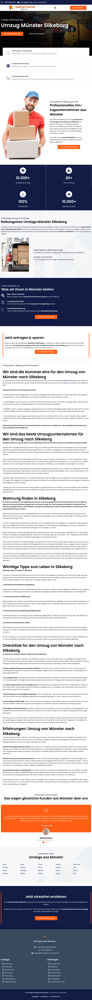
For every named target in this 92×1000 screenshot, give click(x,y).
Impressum (45, 997)
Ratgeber (35, 997)
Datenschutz (55, 997)
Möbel (12, 411)
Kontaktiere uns (8, 490)
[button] (55, 7)
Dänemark (29, 514)
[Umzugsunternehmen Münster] (23, 8)
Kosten (58, 471)
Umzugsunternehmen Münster (38, 993)
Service (5, 450)
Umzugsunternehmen (68, 381)
